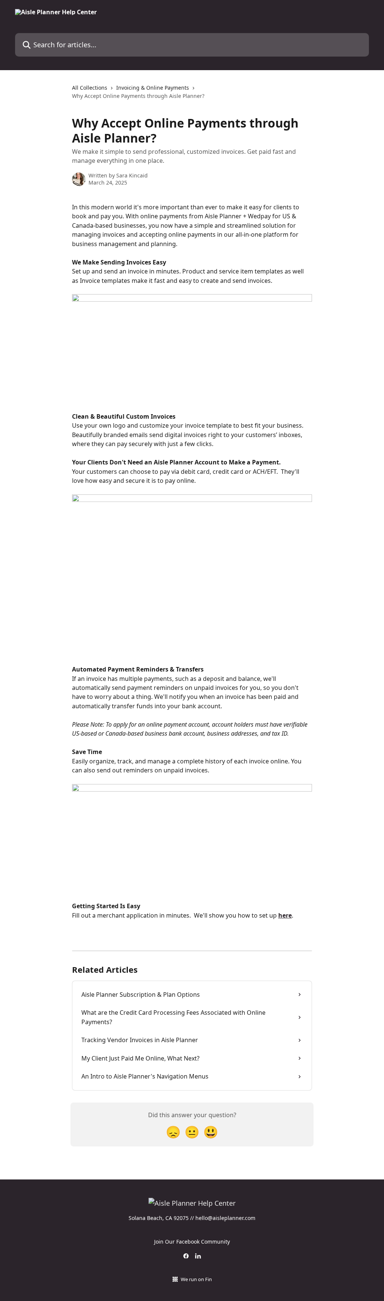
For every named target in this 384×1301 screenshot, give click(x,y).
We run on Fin (196, 1279)
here (285, 915)
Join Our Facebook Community (192, 1241)
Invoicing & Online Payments (152, 87)
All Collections (89, 87)
